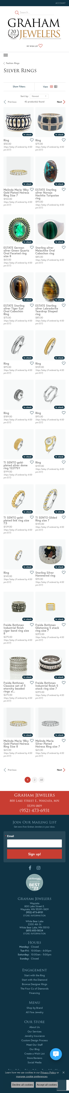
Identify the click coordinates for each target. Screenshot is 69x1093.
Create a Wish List (34, 1053)
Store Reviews (34, 1058)
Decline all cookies (22, 1084)
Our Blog (34, 1049)
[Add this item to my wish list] (31, 140)
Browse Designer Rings (34, 984)
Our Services (35, 1031)
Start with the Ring (34, 975)
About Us (34, 1027)
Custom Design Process (34, 1040)
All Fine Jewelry (34, 1012)
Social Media (34, 1062)
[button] (60, 3)
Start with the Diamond (34, 979)
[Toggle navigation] (5, 55)
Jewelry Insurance (35, 1036)
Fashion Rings (12, 63)
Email (10, 836)
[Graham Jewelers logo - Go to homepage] (34, 29)
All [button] (41, 779)
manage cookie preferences (31, 1076)
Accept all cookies (47, 1084)
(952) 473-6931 (35, 810)
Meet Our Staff (34, 1044)
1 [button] (29, 779)
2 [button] (34, 779)
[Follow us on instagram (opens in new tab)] (38, 868)
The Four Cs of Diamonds (35, 988)
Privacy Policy (48, 1072)
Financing (34, 993)
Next (59, 101)
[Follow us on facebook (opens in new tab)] (30, 868)
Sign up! (34, 854)
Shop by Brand (35, 1007)
